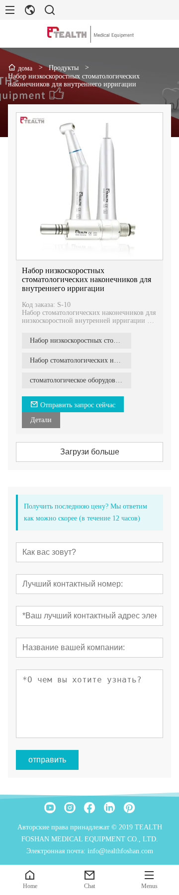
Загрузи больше (89, 452)
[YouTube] (50, 808)
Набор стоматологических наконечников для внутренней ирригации (80, 360)
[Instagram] (70, 808)
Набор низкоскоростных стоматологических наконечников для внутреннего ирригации (86, 279)
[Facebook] (89, 808)
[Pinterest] (129, 808)
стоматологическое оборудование (79, 380)
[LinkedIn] (109, 808)
